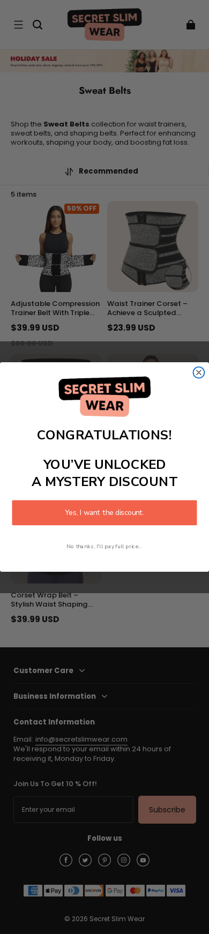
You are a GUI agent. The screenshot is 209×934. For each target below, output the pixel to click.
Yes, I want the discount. (104, 512)
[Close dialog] (199, 372)
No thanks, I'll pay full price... (104, 546)
